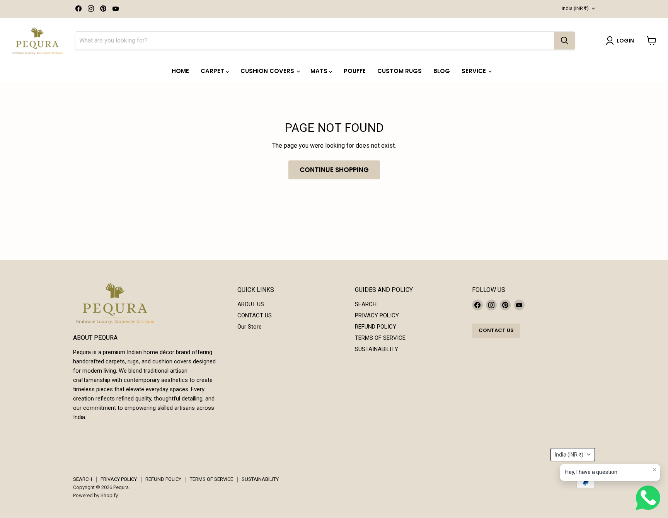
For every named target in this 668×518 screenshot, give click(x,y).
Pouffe (355, 71)
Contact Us (496, 330)
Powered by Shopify (95, 495)
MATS (319, 71)
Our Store (249, 326)
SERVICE (474, 71)
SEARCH (366, 304)
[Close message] (654, 469)
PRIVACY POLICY (377, 315)
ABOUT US (250, 304)
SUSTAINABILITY (376, 349)
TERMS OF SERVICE (380, 337)
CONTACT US (254, 315)
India (575, 8)
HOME (180, 71)
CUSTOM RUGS (399, 71)
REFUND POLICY (375, 326)
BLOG (441, 71)
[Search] (564, 40)
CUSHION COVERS (268, 71)
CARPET (213, 71)
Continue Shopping (334, 169)
